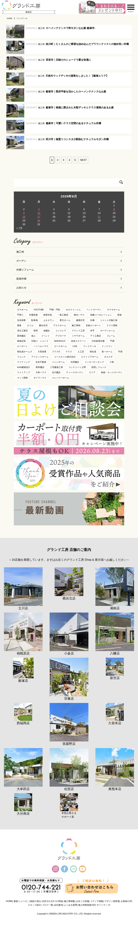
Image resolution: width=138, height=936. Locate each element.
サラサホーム (113, 310)
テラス (69, 351)
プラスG (56, 351)
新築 (119, 315)
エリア (92, 372)
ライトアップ (23, 372)
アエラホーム (59, 325)
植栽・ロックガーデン (112, 372)
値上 (33, 336)
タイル (30, 325)
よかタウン (48, 320)
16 (23, 216)
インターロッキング (94, 362)
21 (99, 216)
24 (38, 220)
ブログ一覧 (47, 905)
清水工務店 (22, 330)
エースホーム (60, 346)
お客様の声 (126, 901)
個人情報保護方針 (86, 905)
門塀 (112, 341)
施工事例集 (69, 901)
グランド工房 (78, 330)
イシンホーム (58, 362)
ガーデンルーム (107, 330)
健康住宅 (80, 320)
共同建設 (74, 362)
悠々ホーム (107, 351)
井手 (92, 330)
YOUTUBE (38, 310)
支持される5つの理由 (52, 901)
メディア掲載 (96, 901)
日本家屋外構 (98, 341)
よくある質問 (70, 905)
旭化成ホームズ (24, 351)
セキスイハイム (73, 310)
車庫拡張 (21, 341)
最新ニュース (20, 901)
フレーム (111, 336)
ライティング (23, 362)
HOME (9, 901)
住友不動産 (41, 362)
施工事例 (76, 325)
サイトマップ (103, 905)
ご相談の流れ (34, 901)
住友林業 (21, 320)
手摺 (120, 351)
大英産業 (42, 351)
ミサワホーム (78, 336)
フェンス (21, 357)
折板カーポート (93, 325)
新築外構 (21, 278)
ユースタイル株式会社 (65, 357)
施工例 (20, 251)
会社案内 (58, 905)
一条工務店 (63, 315)
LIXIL (75, 346)
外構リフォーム (25, 269)
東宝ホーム (65, 320)
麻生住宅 (43, 325)
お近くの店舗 (82, 901)
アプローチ (60, 336)
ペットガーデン (94, 310)
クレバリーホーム (60, 378)
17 (38, 216)
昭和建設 (40, 367)
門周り (20, 315)
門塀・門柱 (54, 310)
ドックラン (107, 346)
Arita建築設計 (23, 367)
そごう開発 (22, 378)
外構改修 (33, 315)
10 (38, 213)
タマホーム (22, 310)
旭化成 (93, 351)
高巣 (19, 325)
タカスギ (108, 357)
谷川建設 (56, 372)
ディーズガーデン (74, 372)
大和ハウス (41, 372)
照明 (35, 330)
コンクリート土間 (77, 367)
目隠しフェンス (98, 367)
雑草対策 (47, 315)
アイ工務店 (95, 336)
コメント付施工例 (108, 320)
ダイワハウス (39, 378)
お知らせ (21, 287)
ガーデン (21, 260)
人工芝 (81, 351)
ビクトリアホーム (89, 357)
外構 (92, 320)
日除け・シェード (40, 341)
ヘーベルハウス (41, 346)
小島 (112, 362)
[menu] (130, 7)
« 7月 (19, 228)
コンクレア (60, 330)
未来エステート (78, 341)
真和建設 (21, 336)
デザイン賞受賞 (111, 901)
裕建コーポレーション (101, 315)
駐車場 (34, 320)
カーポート (22, 346)
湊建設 (46, 330)
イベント (45, 336)
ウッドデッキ (89, 346)
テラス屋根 (112, 325)
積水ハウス (79, 315)
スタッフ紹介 (34, 905)
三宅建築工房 (56, 367)
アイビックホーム (40, 357)
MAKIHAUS (59, 341)
